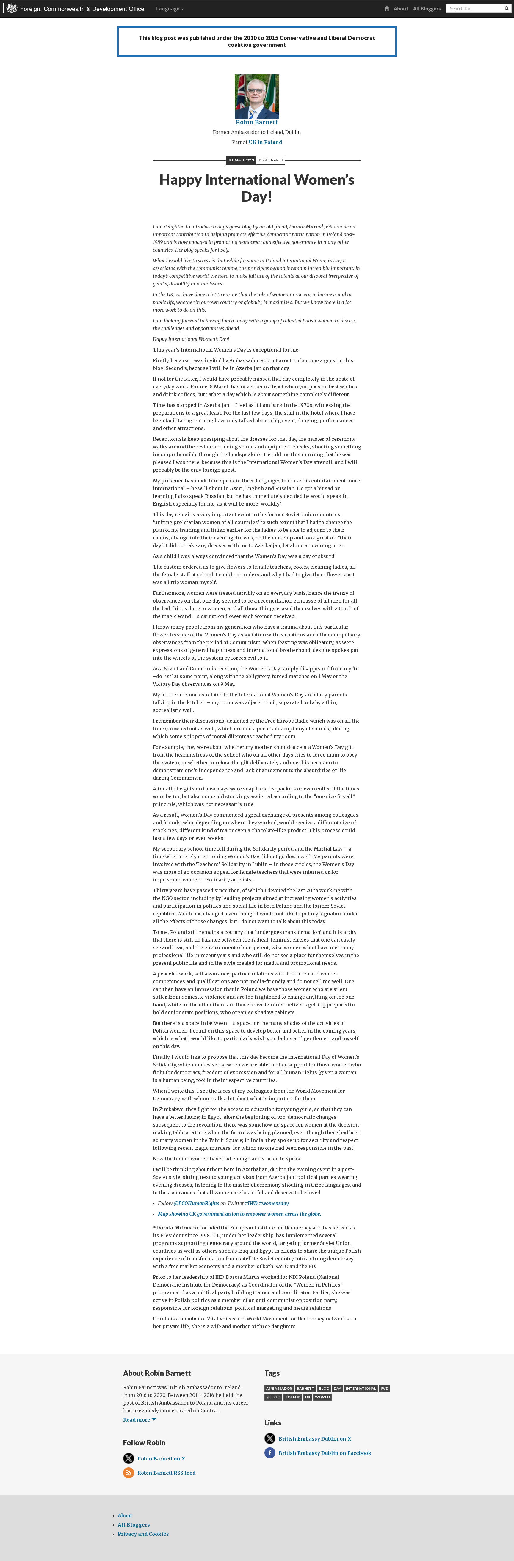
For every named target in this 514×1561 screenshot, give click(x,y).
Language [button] (168, 8)
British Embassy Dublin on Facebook (325, 1453)
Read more (137, 1420)
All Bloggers (427, 8)
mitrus (273, 1397)
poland (292, 1397)
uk (307, 1397)
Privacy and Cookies (143, 1534)
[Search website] (507, 8)
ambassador (279, 1388)
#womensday (274, 1203)
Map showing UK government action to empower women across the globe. (239, 1214)
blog (324, 1388)
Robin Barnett (257, 122)
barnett (305, 1388)
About (401, 8)
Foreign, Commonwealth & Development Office (82, 8)
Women (322, 1397)
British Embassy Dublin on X (315, 1439)
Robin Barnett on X (161, 1459)
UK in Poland (265, 142)
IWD (384, 1388)
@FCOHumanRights (196, 1203)
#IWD (251, 1203)
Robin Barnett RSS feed (166, 1473)
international (361, 1388)
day (337, 1388)
